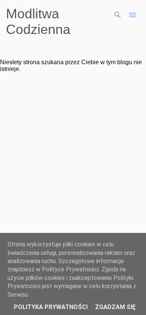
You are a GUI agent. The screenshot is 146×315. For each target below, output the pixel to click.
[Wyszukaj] (117, 15)
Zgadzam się (115, 307)
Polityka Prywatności (51, 307)
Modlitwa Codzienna (38, 21)
